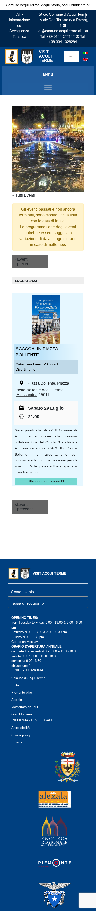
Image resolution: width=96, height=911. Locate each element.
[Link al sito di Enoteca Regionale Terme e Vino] (48, 830)
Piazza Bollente (41, 383)
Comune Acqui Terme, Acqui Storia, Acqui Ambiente (46, 5)
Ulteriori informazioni (44, 481)
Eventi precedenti (25, 261)
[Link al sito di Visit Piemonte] (48, 862)
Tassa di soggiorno (27, 603)
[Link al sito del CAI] (48, 894)
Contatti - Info (22, 592)
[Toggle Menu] (48, 87)
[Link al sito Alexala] (48, 799)
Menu (48, 74)
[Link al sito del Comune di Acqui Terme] (61, 767)
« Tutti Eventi (23, 195)
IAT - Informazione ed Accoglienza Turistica (19, 25)
